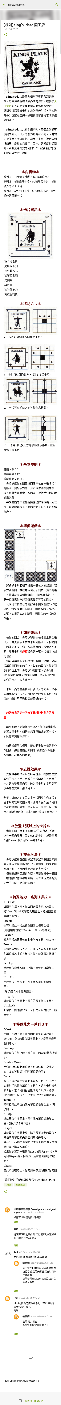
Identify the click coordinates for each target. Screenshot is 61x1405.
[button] (5, 35)
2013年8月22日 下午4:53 (33, 1212)
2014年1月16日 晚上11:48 (42, 1263)
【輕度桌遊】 (20, 1185)
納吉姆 (26, 1262)
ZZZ (16, 1251)
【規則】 (8, 1185)
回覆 (16, 1222)
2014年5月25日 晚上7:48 (41, 1316)
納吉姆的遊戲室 (16, 5)
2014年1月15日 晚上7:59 (29, 1252)
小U (16, 1298)
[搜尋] (57, 4)
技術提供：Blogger (32, 1401)
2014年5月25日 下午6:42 (29, 1298)
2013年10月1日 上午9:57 (30, 1229)
